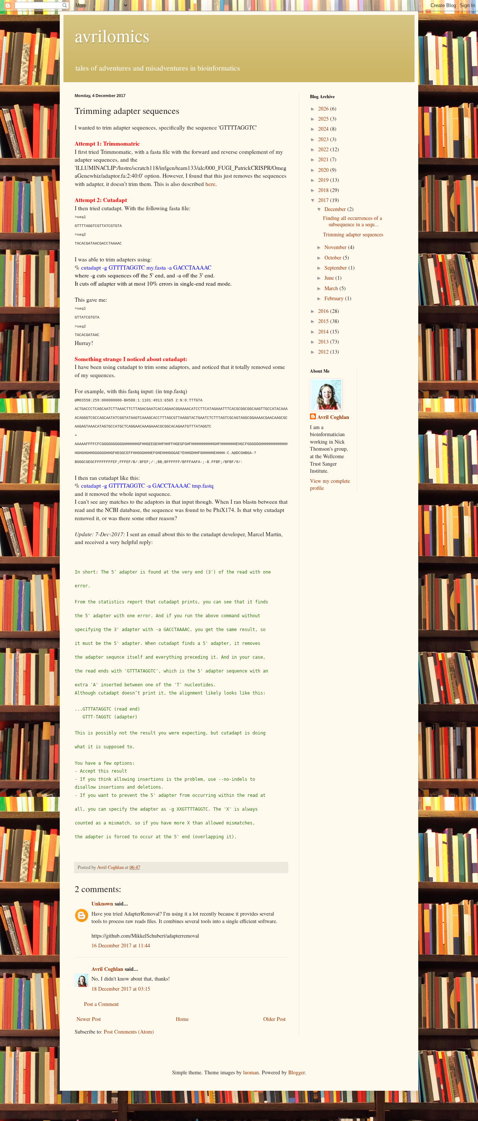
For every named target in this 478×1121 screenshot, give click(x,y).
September (336, 267)
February (335, 298)
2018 (324, 189)
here (210, 183)
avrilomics (112, 35)
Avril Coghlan (107, 969)
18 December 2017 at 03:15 (120, 988)
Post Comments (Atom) (129, 1031)
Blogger (296, 1072)
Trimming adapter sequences (353, 234)
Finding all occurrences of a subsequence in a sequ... (352, 221)
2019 (324, 179)
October (334, 257)
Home (182, 1018)
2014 (324, 331)
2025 (324, 118)
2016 (324, 310)
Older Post (274, 1018)
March (332, 288)
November (336, 247)
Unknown (102, 903)
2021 (324, 159)
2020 (324, 169)
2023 (324, 139)
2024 (324, 128)
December (336, 208)
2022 (324, 149)
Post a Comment (101, 1003)
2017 (324, 200)
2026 (324, 108)
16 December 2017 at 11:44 (120, 945)
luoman (251, 1072)
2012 (324, 351)
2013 (324, 341)
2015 (324, 320)
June (330, 277)
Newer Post (89, 1018)
